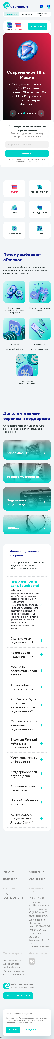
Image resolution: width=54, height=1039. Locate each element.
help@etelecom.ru (13, 974)
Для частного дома (42, 14)
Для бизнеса (27, 14)
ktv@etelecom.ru (38, 915)
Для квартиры (11, 14)
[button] (13, 113)
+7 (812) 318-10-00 (38, 912)
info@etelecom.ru (39, 905)
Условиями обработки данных (27, 161)
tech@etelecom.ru (13, 967)
